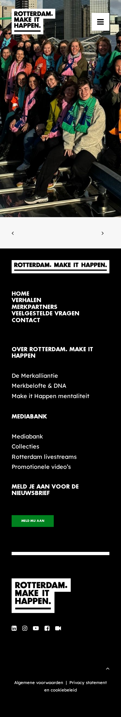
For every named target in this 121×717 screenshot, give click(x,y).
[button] (100, 21)
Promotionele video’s (41, 466)
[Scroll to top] (108, 667)
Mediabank (27, 436)
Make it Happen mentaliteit (50, 396)
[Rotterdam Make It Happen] (33, 22)
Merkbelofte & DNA (39, 385)
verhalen (26, 300)
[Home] (60, 595)
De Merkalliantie (35, 375)
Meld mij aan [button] (32, 521)
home (20, 294)
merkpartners (34, 307)
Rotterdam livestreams (44, 456)
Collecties (25, 446)
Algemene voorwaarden (38, 682)
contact (26, 320)
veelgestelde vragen (45, 313)
